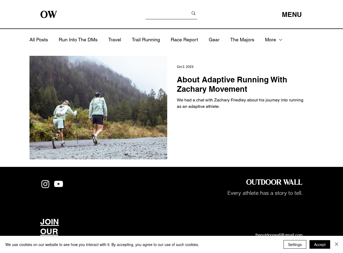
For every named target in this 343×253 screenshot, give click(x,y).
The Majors (242, 39)
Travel (114, 39)
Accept (320, 244)
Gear (214, 39)
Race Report (184, 39)
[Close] (336, 244)
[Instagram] (45, 184)
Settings (295, 244)
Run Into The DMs (78, 39)
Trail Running (146, 39)
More (270, 39)
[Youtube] (58, 184)
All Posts (38, 39)
